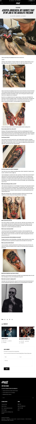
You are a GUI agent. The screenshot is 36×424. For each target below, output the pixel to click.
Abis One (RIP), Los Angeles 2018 (24, 339)
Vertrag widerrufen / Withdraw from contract (7, 413)
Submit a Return (4, 406)
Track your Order (4, 404)
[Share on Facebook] (5, 319)
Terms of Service (27, 353)
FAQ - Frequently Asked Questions (7, 408)
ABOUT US (19, 404)
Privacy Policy (21, 353)
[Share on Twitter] (7, 319)
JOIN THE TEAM (20, 408)
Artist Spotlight (18, 7)
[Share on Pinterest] (10, 319)
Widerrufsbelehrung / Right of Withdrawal (7, 420)
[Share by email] (12, 319)
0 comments (4, 342)
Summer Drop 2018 (5, 338)
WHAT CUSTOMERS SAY (21, 406)
